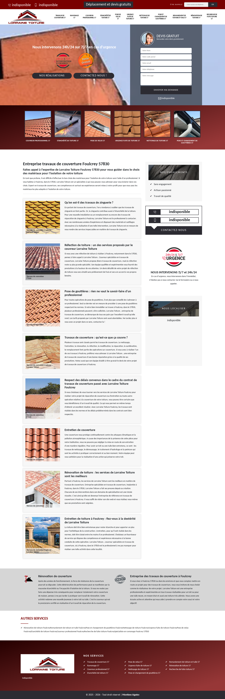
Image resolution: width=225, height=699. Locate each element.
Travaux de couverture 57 (60, 17)
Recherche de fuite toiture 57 (212, 17)
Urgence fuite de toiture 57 (130, 17)
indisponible (21, 5)
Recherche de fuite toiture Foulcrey (99, 631)
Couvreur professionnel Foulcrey (70, 631)
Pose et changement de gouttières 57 (161, 17)
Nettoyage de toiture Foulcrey (135, 628)
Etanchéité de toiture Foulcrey (44, 631)
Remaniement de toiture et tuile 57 (179, 17)
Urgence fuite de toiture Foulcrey (162, 628)
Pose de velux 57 (118, 17)
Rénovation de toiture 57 (196, 17)
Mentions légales (130, 695)
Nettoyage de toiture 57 (144, 17)
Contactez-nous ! (94, 75)
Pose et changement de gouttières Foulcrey (104, 628)
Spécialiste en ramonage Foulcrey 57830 (131, 631)
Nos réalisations (52, 75)
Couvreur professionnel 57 (89, 17)
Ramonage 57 (74, 17)
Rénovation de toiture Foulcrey (37, 628)
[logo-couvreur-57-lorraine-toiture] (26, 16)
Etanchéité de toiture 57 (105, 17)
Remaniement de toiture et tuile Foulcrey (68, 628)
